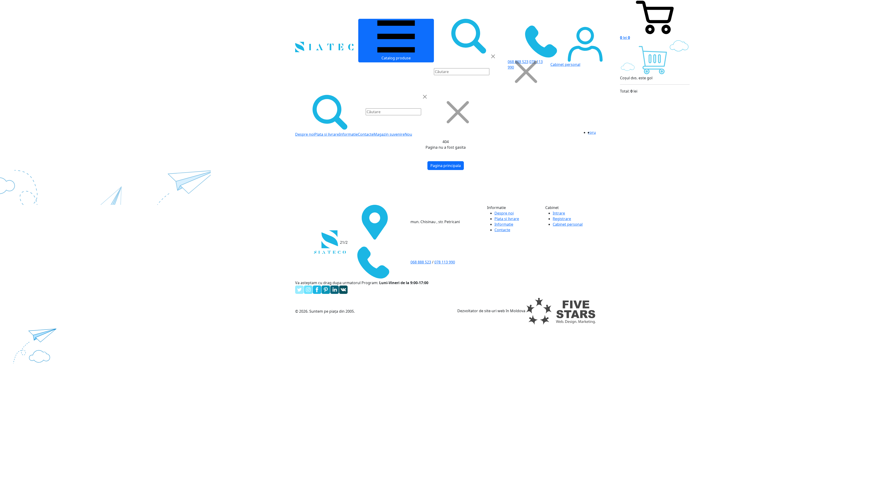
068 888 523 (420, 262)
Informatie (348, 134)
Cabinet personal (568, 224)
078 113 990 (444, 262)
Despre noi (304, 134)
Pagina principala (445, 165)
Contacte (366, 134)
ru (594, 132)
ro (590, 132)
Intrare (559, 213)
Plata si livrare (326, 134)
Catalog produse (396, 58)
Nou (408, 134)
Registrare (562, 218)
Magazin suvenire (389, 134)
